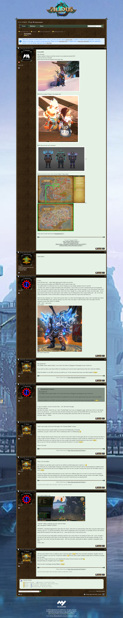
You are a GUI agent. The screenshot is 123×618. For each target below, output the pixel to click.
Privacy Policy (56, 614)
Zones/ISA (27, 34)
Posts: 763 (20, 65)
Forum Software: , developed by (62, 615)
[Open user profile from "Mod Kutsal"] (26, 260)
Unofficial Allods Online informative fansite (70, 245)
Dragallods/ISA (58, 233)
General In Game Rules (68, 614)
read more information (83, 41)
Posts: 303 (20, 373)
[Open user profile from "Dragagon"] (26, 56)
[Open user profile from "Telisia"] (26, 367)
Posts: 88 (20, 290)
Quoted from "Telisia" (47, 389)
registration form (63, 41)
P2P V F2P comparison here (71, 243)
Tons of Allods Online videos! (70, 241)
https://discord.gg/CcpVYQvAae (76, 377)
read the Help (68, 39)
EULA (49, 614)
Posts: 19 (20, 266)
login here (49, 43)
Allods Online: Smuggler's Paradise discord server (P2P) (70, 244)
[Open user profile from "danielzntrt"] (26, 284)
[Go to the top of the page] (103, 249)
